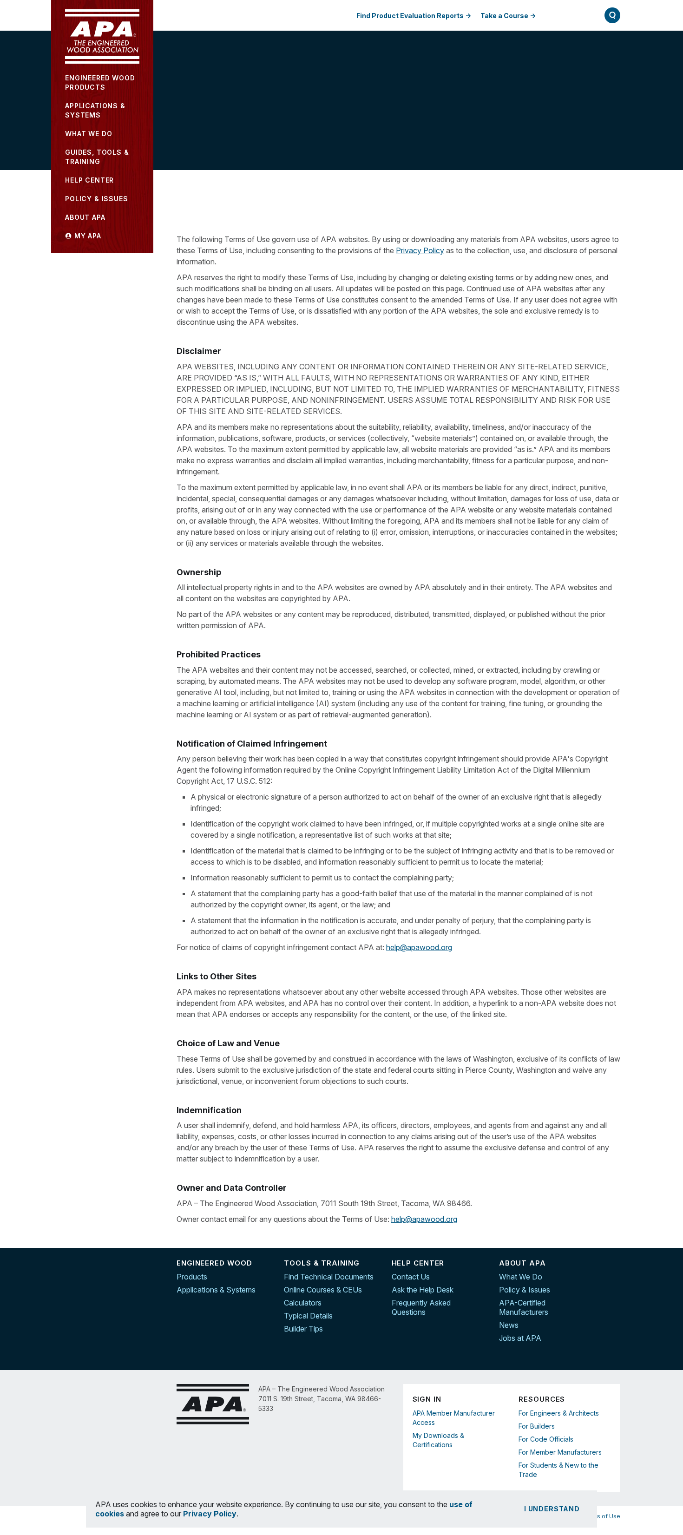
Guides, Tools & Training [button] (97, 156)
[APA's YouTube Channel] (613, 1303)
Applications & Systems (216, 1289)
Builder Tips (303, 1328)
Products (192, 1276)
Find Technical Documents (329, 1276)
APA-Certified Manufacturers (523, 1307)
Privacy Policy (420, 250)
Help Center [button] (89, 180)
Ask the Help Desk (422, 1289)
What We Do (520, 1276)
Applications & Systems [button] (95, 110)
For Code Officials (546, 1439)
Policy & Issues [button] (96, 199)
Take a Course (504, 16)
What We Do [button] (88, 134)
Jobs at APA (520, 1338)
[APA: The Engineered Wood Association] (102, 36)
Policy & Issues (524, 1289)
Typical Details (308, 1315)
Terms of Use (601, 1516)
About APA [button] (85, 217)
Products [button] (100, 82)
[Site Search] (612, 15)
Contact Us (411, 1276)
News (509, 1325)
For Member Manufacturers (560, 1452)
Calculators (303, 1302)
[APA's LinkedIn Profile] (613, 1284)
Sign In (566, 15)
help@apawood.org (419, 947)
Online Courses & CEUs (323, 1289)
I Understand (552, 1509)
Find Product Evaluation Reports (410, 16)
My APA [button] (86, 236)
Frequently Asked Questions (421, 1307)
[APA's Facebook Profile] (613, 1264)
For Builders (537, 1426)
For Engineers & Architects (559, 1413)
